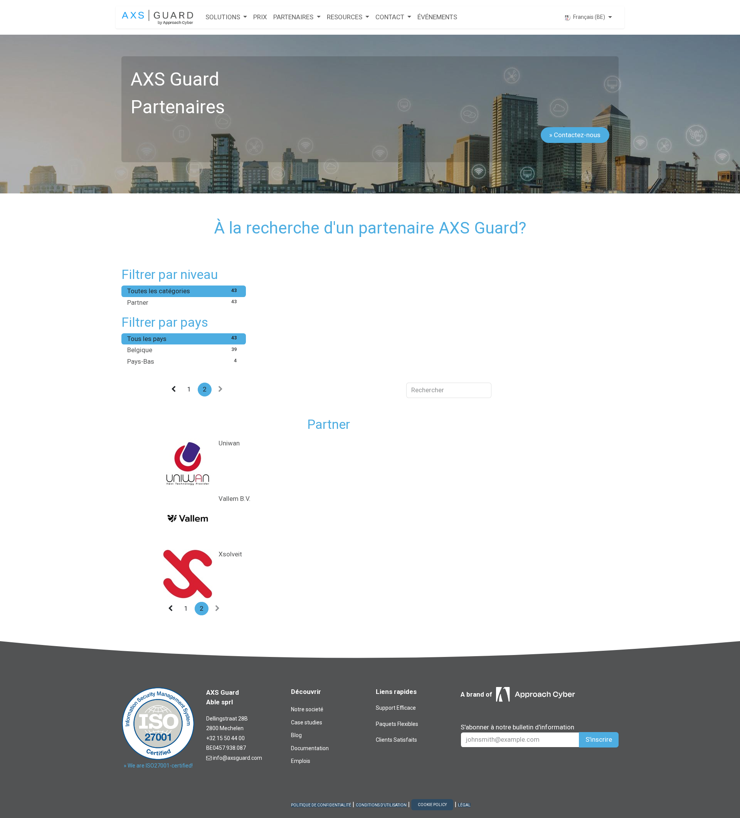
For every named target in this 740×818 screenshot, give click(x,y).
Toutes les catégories (182, 291)
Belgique (182, 350)
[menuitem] (226, 17)
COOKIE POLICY (432, 805)
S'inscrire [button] (598, 739)
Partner (182, 302)
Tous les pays (182, 339)
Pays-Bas (182, 361)
